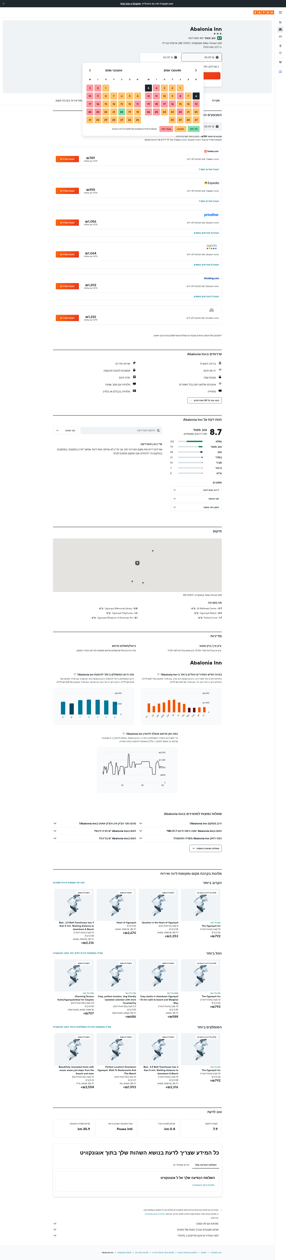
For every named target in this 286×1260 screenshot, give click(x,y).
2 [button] (172, 88)
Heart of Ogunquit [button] (126, 922)
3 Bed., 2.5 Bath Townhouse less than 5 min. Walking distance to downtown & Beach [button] (76, 926)
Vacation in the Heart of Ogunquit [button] (160, 922)
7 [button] (188, 96)
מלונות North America (187, 1252)
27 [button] (196, 119)
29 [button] (180, 119)
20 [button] (196, 112)
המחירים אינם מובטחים (155, 1214)
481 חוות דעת (196, 38)
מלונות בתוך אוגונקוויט (203, 1185)
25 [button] (156, 112)
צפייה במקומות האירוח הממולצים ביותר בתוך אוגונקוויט (82, 1026)
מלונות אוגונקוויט (124, 1252)
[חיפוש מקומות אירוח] (280, 29)
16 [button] (172, 104)
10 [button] (164, 96)
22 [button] (180, 112)
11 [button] (156, 96)
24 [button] (164, 112)
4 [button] (156, 88)
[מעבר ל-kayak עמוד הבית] (263, 12)
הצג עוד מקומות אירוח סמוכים (69, 882)
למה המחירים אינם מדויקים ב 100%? (198, 1235)
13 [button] (196, 104)
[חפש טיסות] (280, 22)
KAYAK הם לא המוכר (207, 1223)
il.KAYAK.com (216, 1252)
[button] (3, 3)
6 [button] (196, 96)
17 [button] (164, 104)
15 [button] (180, 104)
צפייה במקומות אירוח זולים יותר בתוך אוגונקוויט (78, 952)
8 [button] (180, 96)
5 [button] (148, 88)
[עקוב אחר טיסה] (280, 52)
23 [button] (172, 112)
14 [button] (188, 104)
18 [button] (156, 104)
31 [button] (90, 119)
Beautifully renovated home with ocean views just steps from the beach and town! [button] (76, 1070)
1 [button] (180, 88)
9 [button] (172, 96)
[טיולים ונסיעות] (280, 62)
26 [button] (148, 112)
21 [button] (188, 112)
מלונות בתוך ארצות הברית (163, 1252)
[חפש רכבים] (280, 36)
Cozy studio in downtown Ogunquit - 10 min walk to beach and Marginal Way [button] (158, 999)
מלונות (203, 1252)
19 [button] (148, 104)
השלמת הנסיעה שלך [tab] (205, 1164)
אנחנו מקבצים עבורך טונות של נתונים (197, 1229)
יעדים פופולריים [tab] (181, 1164)
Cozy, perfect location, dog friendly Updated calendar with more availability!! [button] (117, 999)
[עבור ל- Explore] (280, 46)
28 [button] (188, 119)
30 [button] (172, 119)
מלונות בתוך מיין (141, 1252)
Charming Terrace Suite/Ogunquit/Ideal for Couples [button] (75, 998)
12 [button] (148, 96)
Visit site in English (130, 3)
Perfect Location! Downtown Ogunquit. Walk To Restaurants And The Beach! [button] (116, 1070)
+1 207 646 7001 (212, 47)
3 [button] (164, 88)
